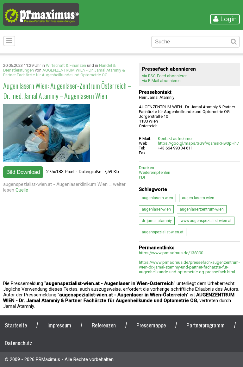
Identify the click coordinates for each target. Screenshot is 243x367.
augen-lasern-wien (198, 198)
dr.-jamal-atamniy (157, 220)
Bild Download (23, 172)
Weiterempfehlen (154, 172)
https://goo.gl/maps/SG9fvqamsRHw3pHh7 (198, 143)
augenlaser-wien (156, 209)
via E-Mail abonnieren (161, 80)
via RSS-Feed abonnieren (165, 75)
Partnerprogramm (205, 325)
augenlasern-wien (157, 198)
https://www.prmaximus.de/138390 (171, 252)
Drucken (146, 167)
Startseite (16, 325)
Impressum (59, 325)
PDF (142, 177)
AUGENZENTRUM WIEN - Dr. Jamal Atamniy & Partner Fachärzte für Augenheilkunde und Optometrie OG (64, 72)
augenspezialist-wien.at (163, 232)
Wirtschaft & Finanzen (66, 65)
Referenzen (104, 325)
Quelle (22, 190)
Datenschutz (18, 343)
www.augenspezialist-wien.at (206, 220)
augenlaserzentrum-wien (202, 209)
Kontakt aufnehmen (176, 138)
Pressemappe (151, 325)
